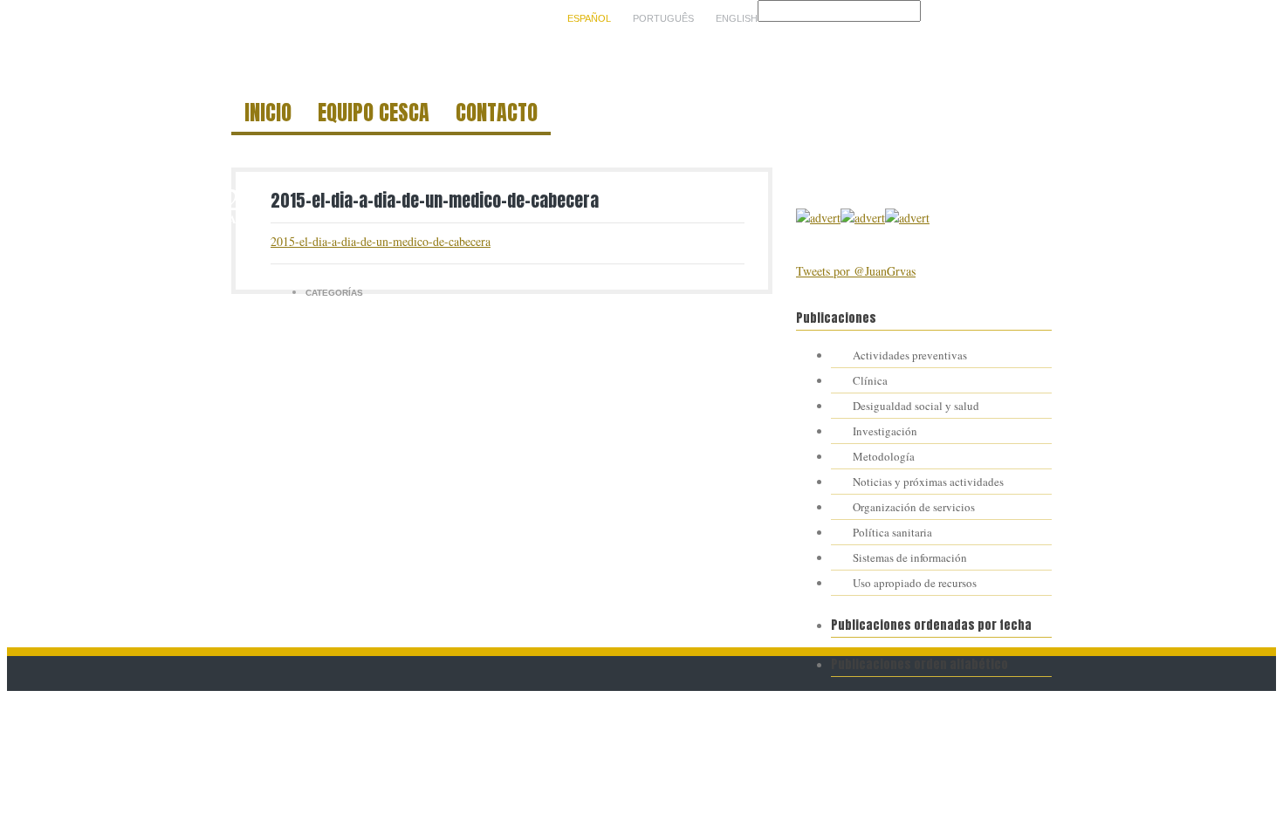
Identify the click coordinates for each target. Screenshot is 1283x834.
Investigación (885, 431)
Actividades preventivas (910, 355)
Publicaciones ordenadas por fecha (931, 625)
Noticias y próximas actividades (928, 481)
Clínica (870, 380)
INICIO (268, 115)
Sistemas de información (910, 557)
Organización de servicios (914, 507)
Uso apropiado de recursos (915, 583)
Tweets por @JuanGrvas (856, 271)
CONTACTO (497, 115)
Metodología (884, 456)
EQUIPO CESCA (373, 115)
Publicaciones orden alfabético (919, 664)
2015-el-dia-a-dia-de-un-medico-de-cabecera (435, 200)
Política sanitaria (892, 532)
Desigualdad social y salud (916, 406)
